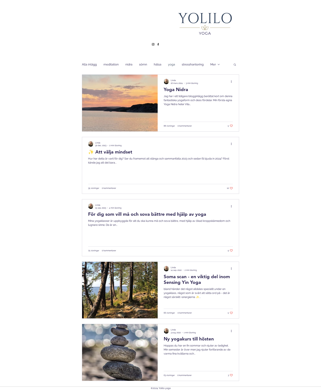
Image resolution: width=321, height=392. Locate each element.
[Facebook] (158, 44)
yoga (171, 64)
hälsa (157, 64)
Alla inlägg (89, 64)
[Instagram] (153, 44)
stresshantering (193, 64)
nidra (128, 64)
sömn (143, 64)
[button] (234, 65)
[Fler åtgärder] (232, 82)
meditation (111, 64)
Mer (213, 64)
